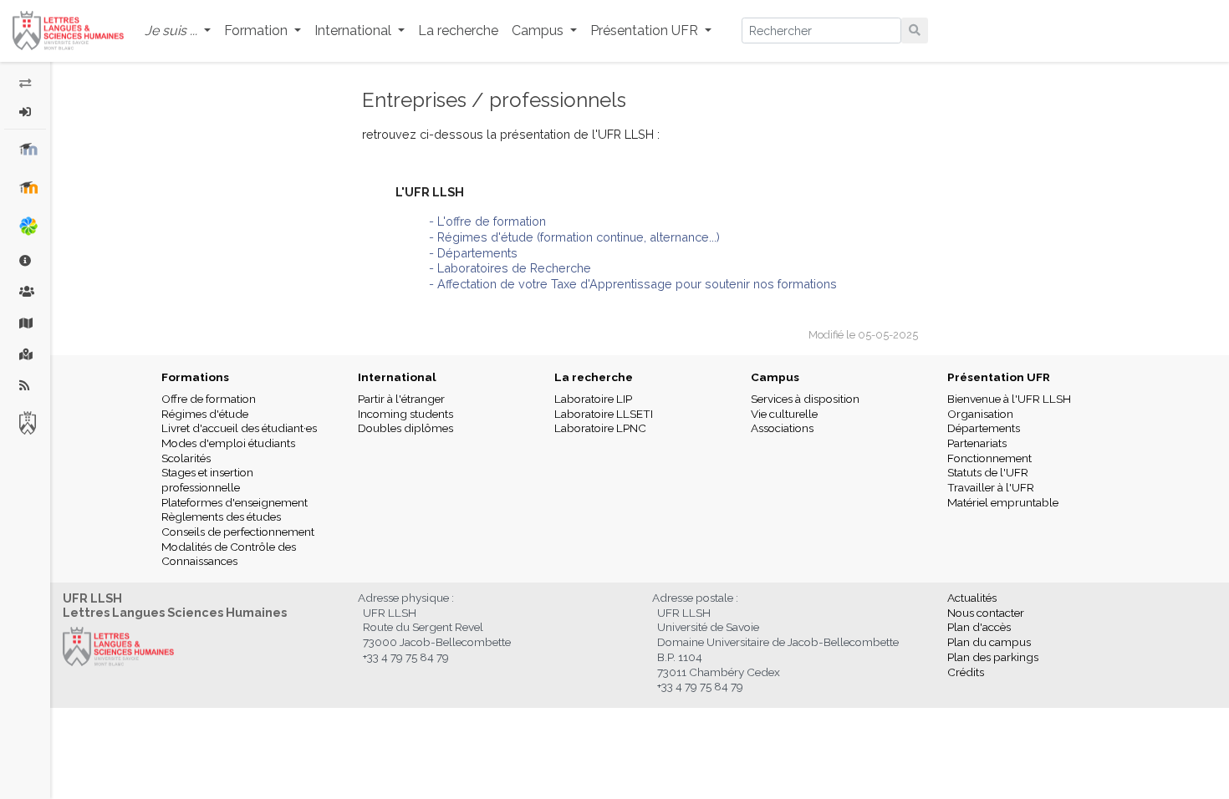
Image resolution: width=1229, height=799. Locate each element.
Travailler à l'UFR (990, 487)
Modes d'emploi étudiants (228, 443)
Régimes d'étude (204, 413)
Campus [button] (539, 30)
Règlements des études (221, 516)
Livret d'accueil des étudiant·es (239, 428)
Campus (775, 377)
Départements (983, 428)
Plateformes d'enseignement (234, 502)
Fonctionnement (989, 458)
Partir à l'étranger (401, 398)
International (397, 377)
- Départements (473, 253)
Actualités (972, 597)
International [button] (354, 30)
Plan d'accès (979, 627)
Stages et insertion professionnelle (207, 480)
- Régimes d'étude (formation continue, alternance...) (574, 237)
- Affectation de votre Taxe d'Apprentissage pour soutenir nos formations (633, 284)
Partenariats (977, 443)
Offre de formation (208, 398)
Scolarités (186, 458)
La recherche (458, 30)
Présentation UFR (998, 377)
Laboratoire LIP (593, 398)
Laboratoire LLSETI (603, 413)
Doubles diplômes (405, 428)
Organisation (980, 413)
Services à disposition (805, 398)
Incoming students (405, 413)
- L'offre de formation (487, 221)
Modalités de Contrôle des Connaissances (228, 554)
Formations (195, 377)
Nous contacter (985, 612)
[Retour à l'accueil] (69, 31)
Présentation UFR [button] (645, 30)
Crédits (965, 672)
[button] (177, 31)
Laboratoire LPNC (600, 428)
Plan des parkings (992, 657)
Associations (782, 428)
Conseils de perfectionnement (237, 531)
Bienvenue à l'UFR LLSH (1009, 398)
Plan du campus (989, 642)
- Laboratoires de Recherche (510, 268)
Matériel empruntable (1002, 502)
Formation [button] (257, 30)
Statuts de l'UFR (987, 472)
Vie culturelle (784, 413)
